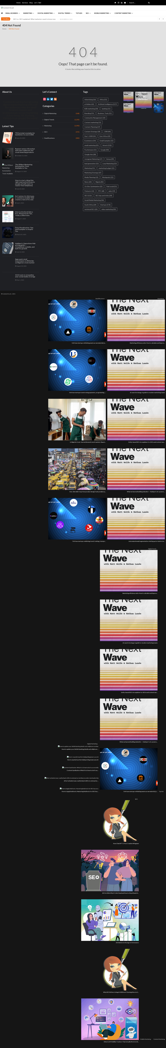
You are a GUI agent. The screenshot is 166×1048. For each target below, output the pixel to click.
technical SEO (90, 209)
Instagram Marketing (93, 159)
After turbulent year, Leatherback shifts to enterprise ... (81, 781)
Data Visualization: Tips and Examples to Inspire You (24, 229)
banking (106, 109)
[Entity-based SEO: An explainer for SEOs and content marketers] (135, 419)
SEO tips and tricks (104, 195)
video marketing (108, 209)
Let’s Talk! (37, 3)
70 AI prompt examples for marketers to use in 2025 (25, 134)
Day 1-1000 (90, 136)
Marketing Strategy (92, 173)
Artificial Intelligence (107, 104)
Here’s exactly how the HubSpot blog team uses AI (82, 760)
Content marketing (92, 122)
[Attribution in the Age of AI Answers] (109, 920)
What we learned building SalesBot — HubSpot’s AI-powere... (146, 491)
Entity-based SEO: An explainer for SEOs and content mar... (146, 442)
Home (18, 3)
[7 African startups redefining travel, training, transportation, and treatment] (76, 518)
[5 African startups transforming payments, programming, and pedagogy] (76, 370)
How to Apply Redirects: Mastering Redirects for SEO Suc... (80, 791)
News (88, 182)
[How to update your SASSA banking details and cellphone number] (77, 746)
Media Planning (91, 177)
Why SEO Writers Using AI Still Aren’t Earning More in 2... (121, 992)
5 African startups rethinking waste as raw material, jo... (89, 343)
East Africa (105, 136)
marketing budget (106, 168)
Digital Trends (64, 13)
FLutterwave (90, 150)
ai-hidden (89, 104)
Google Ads (90, 154)
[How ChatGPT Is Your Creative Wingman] (120, 821)
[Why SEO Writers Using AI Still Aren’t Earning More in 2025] (120, 969)
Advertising (90, 99)
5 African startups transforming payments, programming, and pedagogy (38, 19)
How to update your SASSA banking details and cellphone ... (80, 749)
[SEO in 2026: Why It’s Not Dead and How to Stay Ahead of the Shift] (109, 870)
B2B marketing (91, 109)
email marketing (91, 145)
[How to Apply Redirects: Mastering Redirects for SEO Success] (78, 789)
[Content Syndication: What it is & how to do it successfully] (79, 767)
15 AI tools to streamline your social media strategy (25, 276)
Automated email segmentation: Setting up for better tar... (147, 541)
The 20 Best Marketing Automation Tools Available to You (23, 166)
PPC (101, 191)
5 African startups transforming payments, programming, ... (87, 392)
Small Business (11, 13)
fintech (107, 145)
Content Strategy (92, 131)
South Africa (90, 205)
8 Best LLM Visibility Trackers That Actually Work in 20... (121, 1041)
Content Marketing (123, 13)
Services (25, 3)
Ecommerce (90, 141)
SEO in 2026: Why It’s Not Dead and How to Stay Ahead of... (120, 893)
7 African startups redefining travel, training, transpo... (89, 541)
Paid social (111, 186)
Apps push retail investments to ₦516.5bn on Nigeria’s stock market (24, 260)
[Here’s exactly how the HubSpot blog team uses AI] (82, 757)
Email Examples (106, 141)
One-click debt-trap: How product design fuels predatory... (87, 491)
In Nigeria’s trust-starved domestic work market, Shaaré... (88, 442)
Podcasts (89, 191)
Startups (105, 205)
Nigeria (100, 182)
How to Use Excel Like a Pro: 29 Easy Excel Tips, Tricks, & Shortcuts (24, 213)
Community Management (94, 118)
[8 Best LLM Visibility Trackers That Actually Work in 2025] (109, 1019)
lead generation (91, 163)
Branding (89, 113)
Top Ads (79, 13)
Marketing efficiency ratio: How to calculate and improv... (147, 343)
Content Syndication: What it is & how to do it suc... (82, 770)
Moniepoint (107, 177)
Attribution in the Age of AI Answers (127, 942)
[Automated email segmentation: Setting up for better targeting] (135, 518)
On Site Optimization (93, 186)
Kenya (110, 159)
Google (105, 150)
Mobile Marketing (101, 13)
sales (111, 191)
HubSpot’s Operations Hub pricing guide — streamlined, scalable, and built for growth (25, 246)
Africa (103, 99)
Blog (31, 3)
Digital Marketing (45, 13)
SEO (87, 13)
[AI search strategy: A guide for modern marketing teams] (135, 370)
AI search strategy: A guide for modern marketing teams (147, 392)
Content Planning (92, 127)
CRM (107, 131)
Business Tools (105, 113)
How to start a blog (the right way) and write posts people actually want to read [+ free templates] (25, 182)
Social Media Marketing (94, 200)
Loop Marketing (110, 163)
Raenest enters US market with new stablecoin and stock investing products (25, 150)
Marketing (27, 13)
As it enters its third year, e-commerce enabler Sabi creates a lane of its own (24, 197)
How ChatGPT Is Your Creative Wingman (126, 843)
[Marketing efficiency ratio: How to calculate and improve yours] (135, 320)
